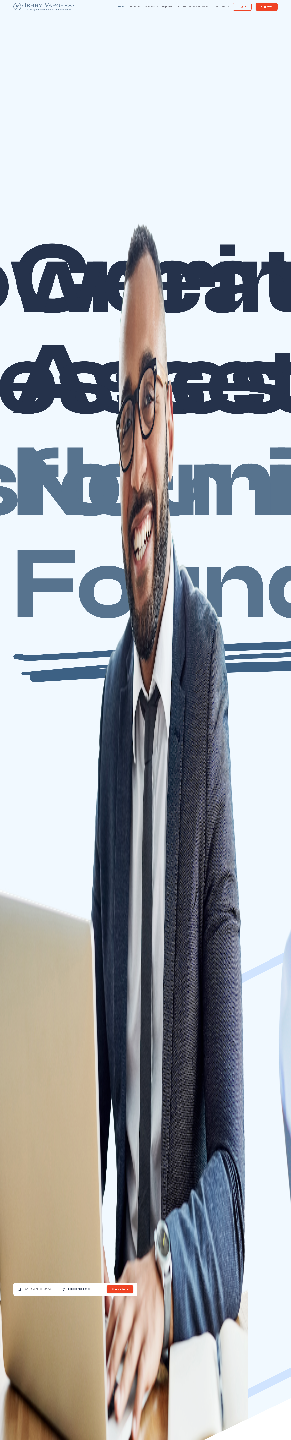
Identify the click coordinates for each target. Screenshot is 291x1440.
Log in (242, 7)
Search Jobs (120, 1289)
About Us (134, 7)
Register (266, 7)
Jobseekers (151, 7)
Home (121, 7)
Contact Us (222, 7)
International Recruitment (194, 7)
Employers (168, 7)
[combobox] (85, 1289)
